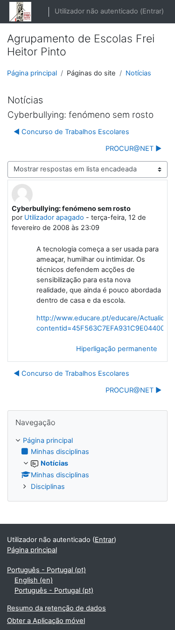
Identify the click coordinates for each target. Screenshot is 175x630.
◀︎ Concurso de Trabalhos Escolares (71, 132)
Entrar (151, 11)
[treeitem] (87, 464)
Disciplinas (48, 486)
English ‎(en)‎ (33, 580)
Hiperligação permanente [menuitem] (116, 349)
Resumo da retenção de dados (56, 608)
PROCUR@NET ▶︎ (133, 148)
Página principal (32, 73)
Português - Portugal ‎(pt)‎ (46, 570)
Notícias (138, 73)
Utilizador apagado (54, 217)
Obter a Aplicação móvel (46, 620)
